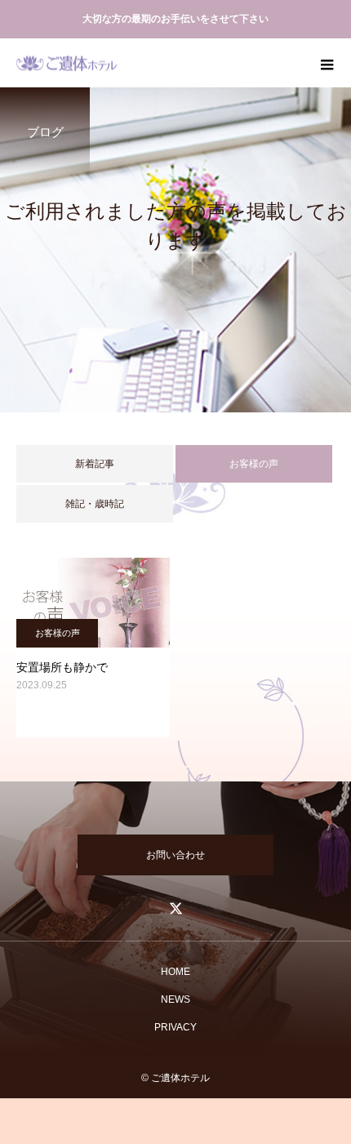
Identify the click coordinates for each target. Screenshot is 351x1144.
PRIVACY (175, 1027)
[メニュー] (326, 62)
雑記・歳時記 (94, 504)
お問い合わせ (175, 855)
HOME (175, 971)
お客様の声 (57, 633)
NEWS (175, 999)
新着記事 (94, 464)
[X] (175, 908)
